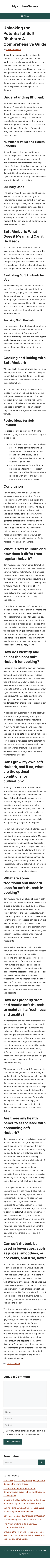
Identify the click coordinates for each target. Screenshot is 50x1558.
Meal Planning (13, 1364)
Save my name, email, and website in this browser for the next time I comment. (25, 1432)
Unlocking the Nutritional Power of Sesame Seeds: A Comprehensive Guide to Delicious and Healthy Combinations (24, 1535)
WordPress (26, 1554)
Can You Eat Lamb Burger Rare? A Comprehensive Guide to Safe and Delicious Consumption (24, 1492)
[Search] (41, 1462)
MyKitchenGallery (25, 6)
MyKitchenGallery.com (28, 1550)
